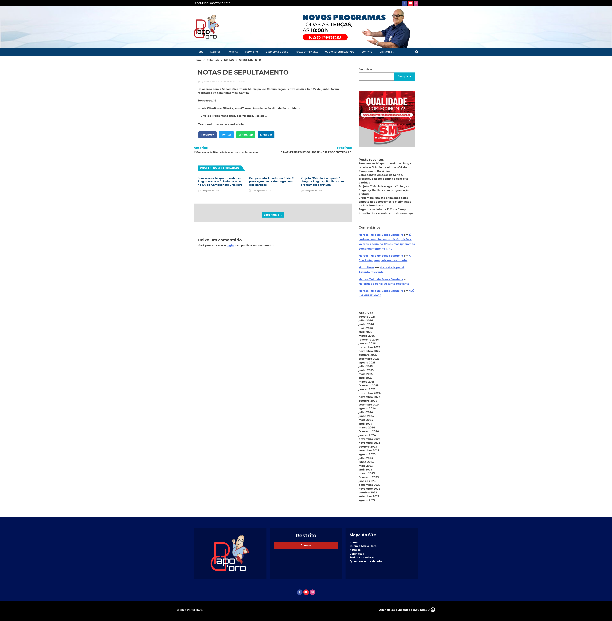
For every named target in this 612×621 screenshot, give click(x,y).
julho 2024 (366, 412)
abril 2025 (365, 377)
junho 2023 (366, 461)
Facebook (207, 134)
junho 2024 (366, 416)
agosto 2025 (367, 362)
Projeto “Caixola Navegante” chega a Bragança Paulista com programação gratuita (322, 181)
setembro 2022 (369, 496)
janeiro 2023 (367, 481)
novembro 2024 (369, 396)
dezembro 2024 (370, 393)
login (230, 245)
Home (200, 52)
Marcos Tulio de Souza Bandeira (381, 234)
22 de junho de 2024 (213, 81)
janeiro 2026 (367, 343)
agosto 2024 (367, 408)
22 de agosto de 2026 (209, 190)
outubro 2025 (368, 354)
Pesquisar (365, 69)
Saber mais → (273, 214)
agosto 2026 (367, 316)
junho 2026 (366, 324)
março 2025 (367, 381)
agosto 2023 (367, 454)
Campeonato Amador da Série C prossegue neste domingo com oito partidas (271, 181)
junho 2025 (366, 370)
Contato (367, 52)
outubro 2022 (368, 492)
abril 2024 (365, 423)
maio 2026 (366, 328)
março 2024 (367, 427)
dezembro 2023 (369, 439)
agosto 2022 (367, 500)
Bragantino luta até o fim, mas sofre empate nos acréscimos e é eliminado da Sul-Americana (385, 201)
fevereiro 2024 (369, 431)
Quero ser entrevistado (339, 52)
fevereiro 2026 (369, 339)
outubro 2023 (368, 446)
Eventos (215, 52)
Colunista (229, 81)
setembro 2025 (369, 358)
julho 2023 (366, 458)
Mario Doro (366, 267)
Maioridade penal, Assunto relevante (384, 283)
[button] (387, 119)
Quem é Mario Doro (277, 52)
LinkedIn (266, 134)
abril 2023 (365, 469)
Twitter (226, 134)
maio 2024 (366, 419)
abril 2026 (365, 332)
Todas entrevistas (306, 52)
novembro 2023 (369, 442)
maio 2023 (366, 465)
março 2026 (367, 335)
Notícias (233, 52)
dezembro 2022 (369, 484)
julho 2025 (366, 366)
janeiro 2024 (367, 435)
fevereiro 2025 (369, 385)
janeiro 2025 (367, 389)
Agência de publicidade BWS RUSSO (404, 609)
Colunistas (252, 52)
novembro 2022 (369, 488)
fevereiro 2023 (369, 477)
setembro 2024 (369, 404)
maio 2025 (366, 374)
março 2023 (367, 473)
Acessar (306, 545)
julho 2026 (366, 320)
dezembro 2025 (369, 347)
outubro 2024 (368, 400)
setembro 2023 (369, 450)
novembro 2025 (369, 351)
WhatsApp (246, 134)
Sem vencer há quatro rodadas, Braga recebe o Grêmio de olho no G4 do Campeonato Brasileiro (220, 181)
